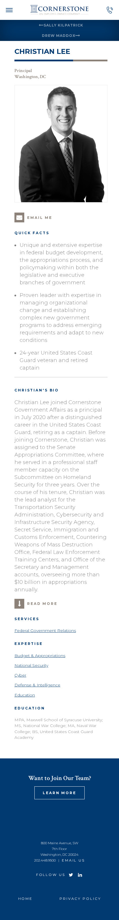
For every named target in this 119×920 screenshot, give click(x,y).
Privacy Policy (80, 898)
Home (25, 898)
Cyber (20, 675)
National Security (31, 665)
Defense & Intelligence (37, 685)
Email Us (73, 860)
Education (24, 695)
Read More (42, 603)
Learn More (59, 793)
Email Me (39, 217)
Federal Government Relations (45, 630)
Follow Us (50, 874)
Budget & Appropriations (39, 655)
